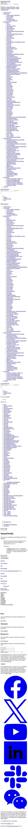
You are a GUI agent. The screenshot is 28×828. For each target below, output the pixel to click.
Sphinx (9, 823)
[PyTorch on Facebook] (15, 698)
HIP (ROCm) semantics (12, 157)
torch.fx (8, 80)
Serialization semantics (12, 173)
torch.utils (9, 115)
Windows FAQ (10, 176)
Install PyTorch (7, 12)
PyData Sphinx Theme (12, 571)
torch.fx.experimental (12, 82)
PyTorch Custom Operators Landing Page (16, 146)
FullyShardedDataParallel (13, 60)
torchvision (3, 600)
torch (8, 23)
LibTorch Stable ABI (12, 160)
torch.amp (6, 413)
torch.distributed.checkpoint (10, 447)
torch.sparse (9, 111)
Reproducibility (10, 172)
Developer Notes (11, 19)
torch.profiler (10, 94)
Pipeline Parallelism (11, 67)
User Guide (6, 14)
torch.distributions (8, 448)
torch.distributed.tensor (12, 56)
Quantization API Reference (13, 482)
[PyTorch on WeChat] (15, 809)
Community (6, 177)
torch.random (10, 106)
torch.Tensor (9, 27)
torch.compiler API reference (13, 74)
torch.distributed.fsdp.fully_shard (14, 62)
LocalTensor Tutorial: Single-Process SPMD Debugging (15, 162)
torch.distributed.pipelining (10, 444)
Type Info (9, 131)
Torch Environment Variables (13, 137)
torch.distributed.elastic (9, 438)
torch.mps (9, 43)
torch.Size (9, 110)
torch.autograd (7, 415)
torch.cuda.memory (8, 422)
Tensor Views (10, 30)
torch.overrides (10, 90)
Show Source (4, 588)
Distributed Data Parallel (12, 147)
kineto (2, 596)
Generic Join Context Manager (14, 58)
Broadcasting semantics (12, 142)
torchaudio (3, 602)
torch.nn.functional (11, 26)
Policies (12, 817)
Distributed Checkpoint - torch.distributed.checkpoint (13, 71)
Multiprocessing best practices (14, 168)
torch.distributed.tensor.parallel (11, 442)
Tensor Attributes (11, 28)
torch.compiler (10, 16)
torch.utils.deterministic (12, 122)
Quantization (10, 103)
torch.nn (8, 24)
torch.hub (9, 83)
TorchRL (3, 599)
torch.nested (9, 109)
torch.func (9, 78)
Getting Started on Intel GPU (13, 154)
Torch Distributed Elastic (12, 59)
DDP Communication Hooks (13, 102)
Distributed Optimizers (12, 66)
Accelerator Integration (12, 20)
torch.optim (9, 99)
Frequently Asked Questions (13, 153)
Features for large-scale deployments (15, 158)
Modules (9, 165)
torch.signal (9, 87)
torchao (2, 595)
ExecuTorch (3, 592)
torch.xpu (9, 44)
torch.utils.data (10, 121)
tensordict (3, 603)
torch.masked (10, 107)
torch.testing (9, 114)
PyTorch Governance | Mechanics (15, 182)
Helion (2, 593)
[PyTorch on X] (15, 722)
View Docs (3, 620)
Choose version (4, 9)
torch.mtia (9, 46)
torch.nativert (10, 91)
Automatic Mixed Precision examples (15, 139)
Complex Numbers (11, 101)
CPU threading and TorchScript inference (16, 143)
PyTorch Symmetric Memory (13, 68)
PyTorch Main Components (13, 15)
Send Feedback (4, 558)
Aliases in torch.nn (8, 405)
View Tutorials (4, 631)
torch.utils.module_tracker (13, 130)
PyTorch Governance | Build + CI (15, 178)
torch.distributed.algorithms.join (11, 436)
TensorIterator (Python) (12, 174)
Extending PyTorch (11, 149)
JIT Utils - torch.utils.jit (12, 123)
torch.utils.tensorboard (12, 129)
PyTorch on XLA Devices (7, 604)
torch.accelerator (10, 38)
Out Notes (9, 170)
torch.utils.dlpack (11, 125)
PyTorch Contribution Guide (13, 180)
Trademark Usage (22, 817)
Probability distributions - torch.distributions (17, 72)
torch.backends (10, 51)
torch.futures (9, 79)
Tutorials (6, 186)
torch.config (9, 133)
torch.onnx (9, 98)
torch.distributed (7, 434)
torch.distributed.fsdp (9, 439)
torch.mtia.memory (11, 47)
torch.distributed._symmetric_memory (12, 446)
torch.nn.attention (11, 97)
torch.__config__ (8, 511)
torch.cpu (9, 39)
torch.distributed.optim (9, 443)
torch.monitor (10, 86)
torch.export (9, 18)
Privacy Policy (8, 661)
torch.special (9, 89)
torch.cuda (9, 40)
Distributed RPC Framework (13, 105)
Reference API (7, 22)
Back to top (3, 2)
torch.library (9, 36)
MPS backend (10, 166)
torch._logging (10, 135)
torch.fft (8, 75)
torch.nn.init (9, 95)
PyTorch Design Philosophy (13, 181)
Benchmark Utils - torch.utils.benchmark (16, 117)
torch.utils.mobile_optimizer (13, 126)
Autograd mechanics (11, 141)
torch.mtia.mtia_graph (12, 48)
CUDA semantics (11, 145)
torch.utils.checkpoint (12, 118)
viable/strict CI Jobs (11, 185)
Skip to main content (5, 1)
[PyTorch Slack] (15, 788)
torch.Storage (10, 113)
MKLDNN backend (11, 164)
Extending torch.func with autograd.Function (13, 151)
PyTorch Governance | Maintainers (15, 184)
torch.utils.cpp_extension (12, 119)
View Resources (4, 641)
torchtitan (3, 598)
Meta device (9, 50)
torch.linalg (9, 85)
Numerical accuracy (11, 169)
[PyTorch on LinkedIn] (15, 764)
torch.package (10, 93)
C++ (5, 399)
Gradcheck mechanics (12, 155)
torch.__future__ (10, 134)
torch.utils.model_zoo (12, 127)
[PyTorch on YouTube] (15, 740)
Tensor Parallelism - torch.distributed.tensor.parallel (14, 64)
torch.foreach (10, 76)
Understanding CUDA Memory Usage (16, 42)
